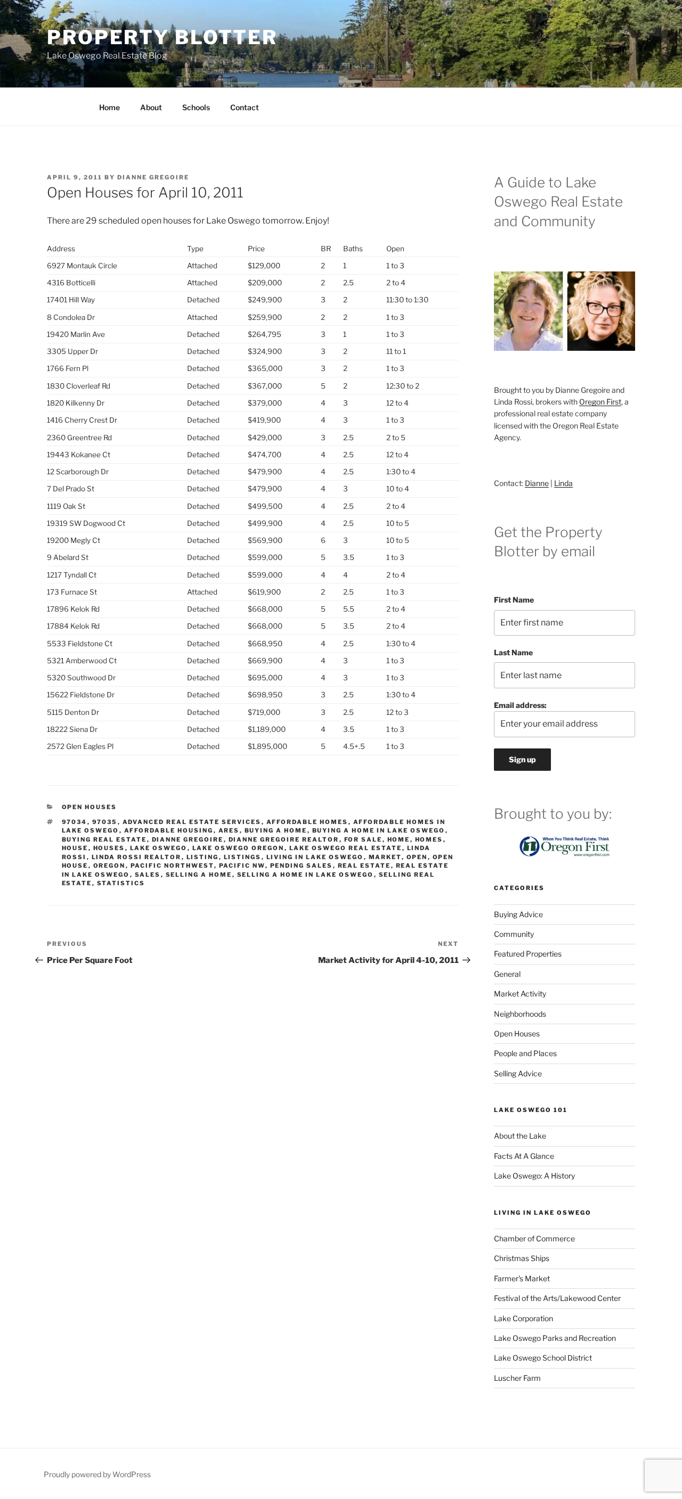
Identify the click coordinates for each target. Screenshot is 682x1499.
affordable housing (169, 830)
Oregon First (600, 401)
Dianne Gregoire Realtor (284, 839)
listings (243, 857)
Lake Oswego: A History (534, 1175)
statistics (121, 883)
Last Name (513, 652)
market (385, 857)
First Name (514, 599)
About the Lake (520, 1135)
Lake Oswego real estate (345, 848)
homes (429, 839)
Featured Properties (528, 953)
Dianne (537, 483)
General (507, 973)
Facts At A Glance (524, 1155)
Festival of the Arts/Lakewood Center (557, 1298)
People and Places (525, 1053)
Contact (244, 107)
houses (109, 848)
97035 (105, 822)
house (75, 848)
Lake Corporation (523, 1318)
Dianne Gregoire (153, 177)
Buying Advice (518, 914)
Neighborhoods (520, 1013)
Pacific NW (242, 865)
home (398, 839)
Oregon (109, 865)
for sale (363, 839)
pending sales (301, 865)
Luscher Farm (517, 1377)
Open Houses (89, 807)
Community (514, 933)
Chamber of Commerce (534, 1238)
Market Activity (520, 993)
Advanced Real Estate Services (192, 822)
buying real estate (104, 839)
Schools (196, 107)
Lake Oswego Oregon (238, 848)
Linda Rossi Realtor (137, 857)
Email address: (520, 705)
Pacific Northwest (172, 865)
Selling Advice (518, 1073)
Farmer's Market (522, 1278)
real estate (364, 865)
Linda (563, 483)
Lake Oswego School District (543, 1357)
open (417, 857)
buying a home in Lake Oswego (378, 830)
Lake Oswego (159, 848)
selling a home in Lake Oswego (305, 874)
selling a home (199, 874)
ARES (229, 830)
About (151, 107)
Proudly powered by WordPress (97, 1474)
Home (109, 107)
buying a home (276, 830)
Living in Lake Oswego (315, 857)
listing (202, 857)
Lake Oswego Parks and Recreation (555, 1337)
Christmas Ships (521, 1258)
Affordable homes (307, 822)
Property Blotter (162, 37)
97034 (74, 822)
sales (148, 874)
